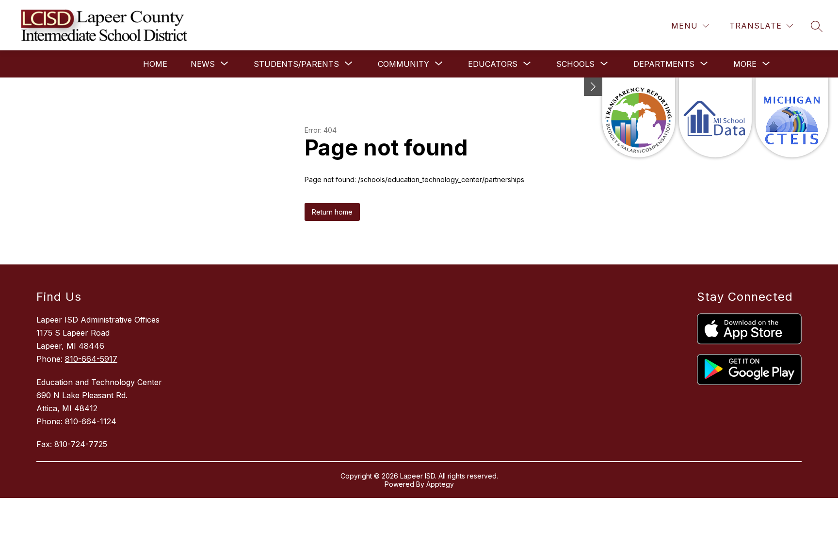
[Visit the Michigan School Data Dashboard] (715, 117)
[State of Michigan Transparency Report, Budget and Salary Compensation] (638, 117)
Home (155, 64)
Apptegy (440, 484)
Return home (332, 212)
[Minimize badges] (593, 86)
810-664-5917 (91, 359)
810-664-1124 (90, 421)
